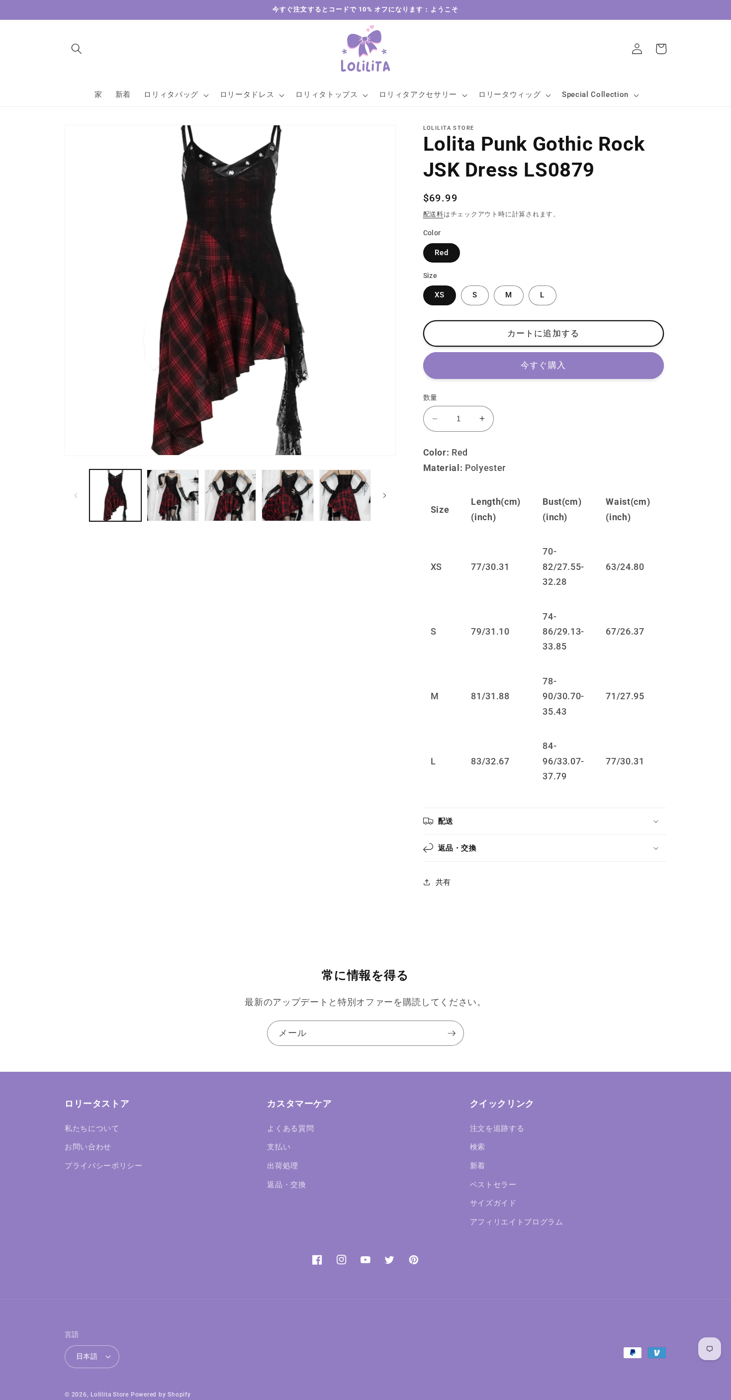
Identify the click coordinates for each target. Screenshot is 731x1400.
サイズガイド (493, 1203)
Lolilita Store (110, 1394)
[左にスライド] (76, 495)
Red (442, 252)
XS (440, 294)
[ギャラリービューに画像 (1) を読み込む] (116, 495)
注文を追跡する (497, 1128)
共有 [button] (443, 881)
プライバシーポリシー (104, 1165)
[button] (77, 49)
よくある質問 (290, 1128)
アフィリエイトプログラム (516, 1221)
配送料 (433, 214)
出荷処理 (282, 1165)
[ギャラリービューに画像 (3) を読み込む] (230, 495)
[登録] (451, 1033)
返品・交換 (286, 1184)
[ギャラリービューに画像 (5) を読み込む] (345, 495)
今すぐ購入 (543, 365)
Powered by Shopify (161, 1394)
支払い (278, 1146)
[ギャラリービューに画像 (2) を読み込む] (173, 495)
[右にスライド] (385, 495)
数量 (430, 397)
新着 (477, 1165)
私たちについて (92, 1128)
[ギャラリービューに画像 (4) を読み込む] (288, 495)
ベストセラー (493, 1184)
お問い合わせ (88, 1146)
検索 (477, 1146)
